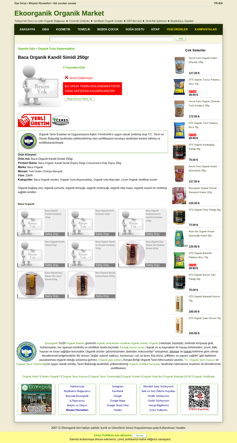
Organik (153, 343)
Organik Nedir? (31, 376)
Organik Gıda (26, 48)
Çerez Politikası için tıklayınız (113, 435)
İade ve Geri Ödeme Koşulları (158, 391)
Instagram (118, 386)
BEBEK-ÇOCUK (108, 29)
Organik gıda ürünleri (110, 359)
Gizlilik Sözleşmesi (158, 395)
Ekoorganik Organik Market (59, 13)
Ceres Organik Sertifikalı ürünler (139, 179)
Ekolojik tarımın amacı (132, 347)
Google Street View (118, 405)
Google (118, 395)
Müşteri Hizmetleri (77, 409)
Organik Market (75, 343)
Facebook (117, 391)
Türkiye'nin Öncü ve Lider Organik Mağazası (39, 20)
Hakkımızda (77, 386)
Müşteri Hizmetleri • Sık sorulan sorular (52, 3)
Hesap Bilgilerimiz (159, 405)
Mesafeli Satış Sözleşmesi (158, 386)
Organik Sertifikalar (204, 376)
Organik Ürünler (131, 376)
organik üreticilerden (108, 343)
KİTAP (155, 29)
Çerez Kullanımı (158, 409)
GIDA (45, 29)
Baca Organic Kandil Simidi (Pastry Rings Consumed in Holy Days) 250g (79, 162)
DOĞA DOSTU (135, 29)
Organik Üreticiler (152, 376)
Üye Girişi (20, 3)
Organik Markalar (174, 376)
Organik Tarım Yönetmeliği (31, 364)
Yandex (117, 409)
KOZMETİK (63, 29)
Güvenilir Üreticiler (79, 20)
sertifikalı (125, 343)
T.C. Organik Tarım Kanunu (199, 359)
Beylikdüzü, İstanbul (182, 20)
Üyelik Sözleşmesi (158, 400)
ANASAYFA (27, 29)
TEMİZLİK (84, 29)
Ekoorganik (51, 343)
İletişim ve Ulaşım (77, 405)
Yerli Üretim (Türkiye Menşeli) (45, 171)
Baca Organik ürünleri (46, 179)
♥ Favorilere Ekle (74, 67)
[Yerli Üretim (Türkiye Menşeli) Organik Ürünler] (34, 128)
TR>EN (218, 3)
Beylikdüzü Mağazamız (77, 391)
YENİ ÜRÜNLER (177, 29)
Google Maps (117, 400)
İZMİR (29, 175)
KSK (188, 376)
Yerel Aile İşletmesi (156, 20)
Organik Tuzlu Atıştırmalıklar (56, 48)
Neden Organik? (51, 376)
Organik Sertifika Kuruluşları (145, 364)
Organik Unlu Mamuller (107, 179)
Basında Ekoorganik (77, 395)
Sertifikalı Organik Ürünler (108, 20)
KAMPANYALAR (206, 29)
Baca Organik (35, 167)
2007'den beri (134, 20)
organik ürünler (139, 343)
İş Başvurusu (77, 400)
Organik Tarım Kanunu (75, 376)
